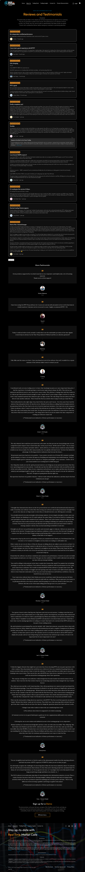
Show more (19, 145)
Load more (11, 260)
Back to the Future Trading (13, 867)
